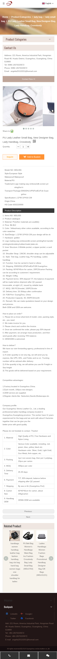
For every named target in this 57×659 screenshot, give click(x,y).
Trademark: (9, 184)
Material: (8, 180)
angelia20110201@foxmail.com (24, 71)
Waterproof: (9, 177)
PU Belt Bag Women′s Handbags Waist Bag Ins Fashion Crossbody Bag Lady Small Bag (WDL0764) (28, 556)
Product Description (13, 211)
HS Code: (9, 205)
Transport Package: (13, 191)
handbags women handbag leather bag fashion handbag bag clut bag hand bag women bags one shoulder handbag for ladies (14, 562)
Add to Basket (33, 157)
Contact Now (27, 79)
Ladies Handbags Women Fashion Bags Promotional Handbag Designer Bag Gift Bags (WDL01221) (41, 559)
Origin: (7, 201)
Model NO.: (9, 170)
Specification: (10, 198)
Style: (7, 173)
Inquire (10, 157)
